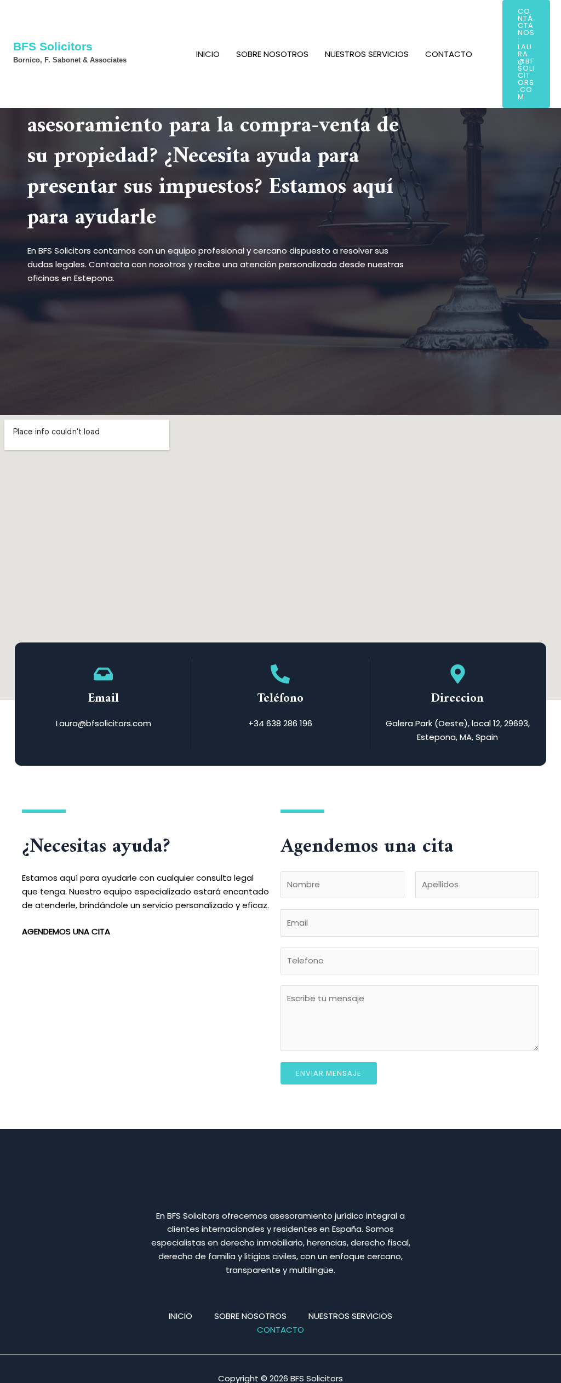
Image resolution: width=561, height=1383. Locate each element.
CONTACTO (448, 54)
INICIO (208, 54)
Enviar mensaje (329, 1073)
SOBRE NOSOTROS (272, 54)
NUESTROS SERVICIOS (367, 54)
